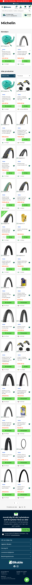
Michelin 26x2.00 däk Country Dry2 (7, 327)
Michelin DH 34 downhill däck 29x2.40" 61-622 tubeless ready (5, 165)
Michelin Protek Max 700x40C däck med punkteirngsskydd (22, 53)
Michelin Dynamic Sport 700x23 (6, 487)
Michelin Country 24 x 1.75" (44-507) (7, 455)
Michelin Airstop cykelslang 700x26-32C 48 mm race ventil (21, 295)
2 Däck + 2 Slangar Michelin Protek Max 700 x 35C (22, 359)
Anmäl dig (25, 530)
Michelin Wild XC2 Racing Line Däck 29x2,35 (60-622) (6, 231)
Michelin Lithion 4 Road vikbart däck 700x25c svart (21, 456)
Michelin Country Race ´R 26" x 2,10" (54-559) (6, 392)
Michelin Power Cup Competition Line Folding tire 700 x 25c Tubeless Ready (22, 132)
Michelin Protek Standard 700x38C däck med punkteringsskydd (6, 295)
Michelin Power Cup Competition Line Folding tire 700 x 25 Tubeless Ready (6, 359)
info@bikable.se (4, 574)
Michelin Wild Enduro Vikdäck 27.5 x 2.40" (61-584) (22, 263)
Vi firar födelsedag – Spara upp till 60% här (17, 1)
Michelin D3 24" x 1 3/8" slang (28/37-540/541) (21, 424)
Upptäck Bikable (6, 544)
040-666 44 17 (3, 572)
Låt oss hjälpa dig (6, 540)
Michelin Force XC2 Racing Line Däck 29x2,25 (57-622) (21, 199)
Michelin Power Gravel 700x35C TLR (22, 164)
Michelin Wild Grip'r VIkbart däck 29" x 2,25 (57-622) (6, 263)
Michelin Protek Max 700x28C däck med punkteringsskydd (6, 424)
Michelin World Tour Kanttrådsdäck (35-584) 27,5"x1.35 (22, 392)
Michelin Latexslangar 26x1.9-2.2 (22, 230)
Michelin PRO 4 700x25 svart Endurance (21, 488)
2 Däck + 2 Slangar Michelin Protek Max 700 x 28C (22, 98)
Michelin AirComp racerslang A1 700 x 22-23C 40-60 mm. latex (6, 54)
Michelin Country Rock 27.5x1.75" (21, 327)
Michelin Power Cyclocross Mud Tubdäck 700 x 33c (6, 199)
